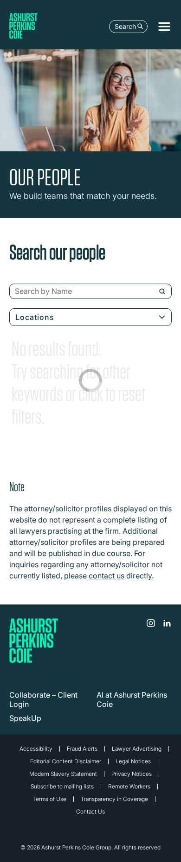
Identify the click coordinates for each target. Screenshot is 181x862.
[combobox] (90, 291)
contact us (106, 575)
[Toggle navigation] (164, 26)
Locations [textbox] (34, 317)
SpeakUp (25, 718)
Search (125, 26)
